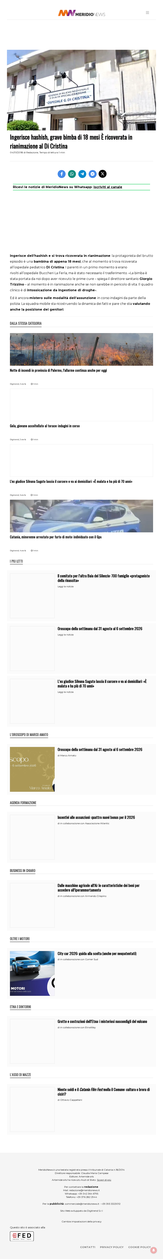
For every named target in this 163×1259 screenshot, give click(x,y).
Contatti (87, 1247)
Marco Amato (68, 755)
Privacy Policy (111, 1247)
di (59, 755)
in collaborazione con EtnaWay (78, 1027)
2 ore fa (23, 384)
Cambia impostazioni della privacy (82, 1221)
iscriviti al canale (107, 187)
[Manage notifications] (153, 1250)
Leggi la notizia (66, 586)
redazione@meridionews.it (84, 1190)
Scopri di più (104, 1179)
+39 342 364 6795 (88, 1193)
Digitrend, (15, 384)
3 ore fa (23, 495)
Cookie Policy (139, 1247)
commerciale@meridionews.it (82, 1203)
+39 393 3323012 (110, 1203)
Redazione (32, 152)
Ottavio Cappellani (71, 1099)
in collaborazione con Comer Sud (79, 959)
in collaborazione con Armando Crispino (83, 895)
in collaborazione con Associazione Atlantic (84, 823)
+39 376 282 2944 (87, 1196)
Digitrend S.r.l (95, 1210)
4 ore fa (23, 550)
